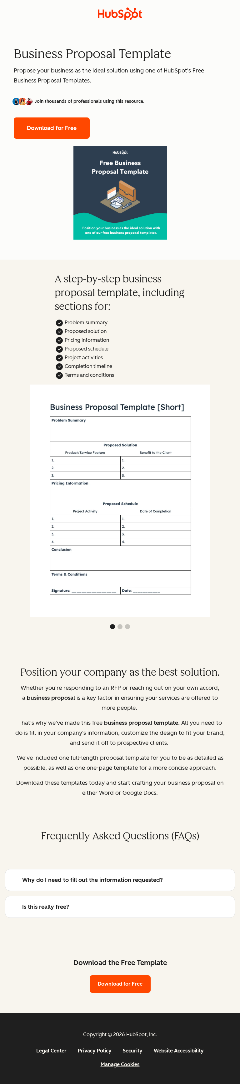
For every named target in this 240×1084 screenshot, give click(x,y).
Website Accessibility (179, 1051)
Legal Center (51, 1051)
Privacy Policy (95, 1051)
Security (132, 1051)
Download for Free (52, 128)
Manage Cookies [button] (120, 1064)
